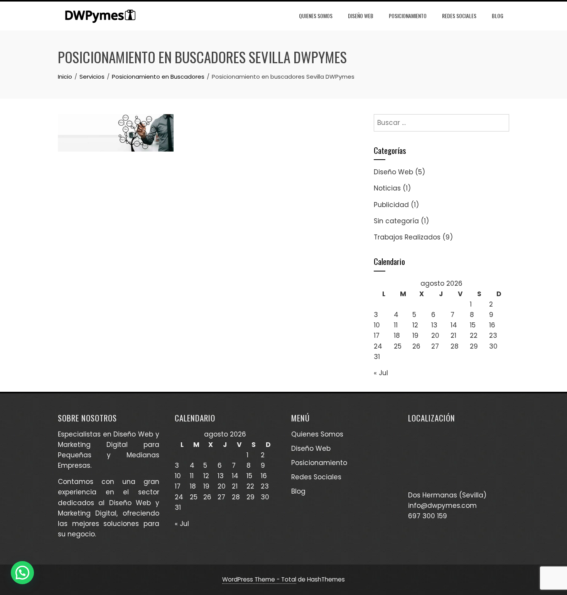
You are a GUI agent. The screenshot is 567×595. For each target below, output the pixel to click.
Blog (497, 16)
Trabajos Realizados (407, 237)
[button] (22, 572)
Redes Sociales (459, 16)
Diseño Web (360, 16)
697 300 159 (427, 516)
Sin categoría (396, 221)
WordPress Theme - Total (259, 579)
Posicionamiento (408, 16)
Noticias (387, 188)
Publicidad (391, 204)
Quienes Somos (315, 16)
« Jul (381, 373)
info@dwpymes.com (442, 505)
